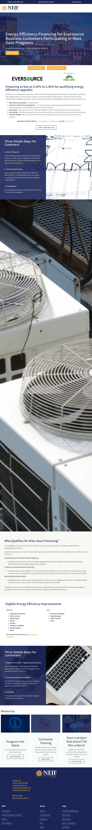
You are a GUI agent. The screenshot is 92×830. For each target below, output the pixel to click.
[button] (90, 8)
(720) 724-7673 (69, 121)
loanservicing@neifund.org (22, 788)
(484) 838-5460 (23, 783)
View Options (76, 761)
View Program (15, 757)
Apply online (9, 173)
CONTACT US (17, 781)
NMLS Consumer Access (20, 798)
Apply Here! (9, 669)
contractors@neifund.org (21, 790)
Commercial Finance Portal (22, 681)
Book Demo (45, 759)
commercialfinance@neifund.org (48, 121)
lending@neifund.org (20, 785)
